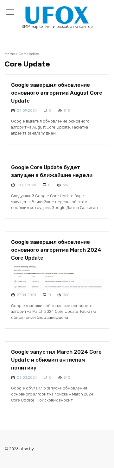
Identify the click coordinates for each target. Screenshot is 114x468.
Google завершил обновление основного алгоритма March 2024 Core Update (56, 249)
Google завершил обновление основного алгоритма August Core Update (56, 92)
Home (10, 54)
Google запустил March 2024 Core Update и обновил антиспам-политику (56, 359)
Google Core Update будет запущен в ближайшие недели (51, 171)
